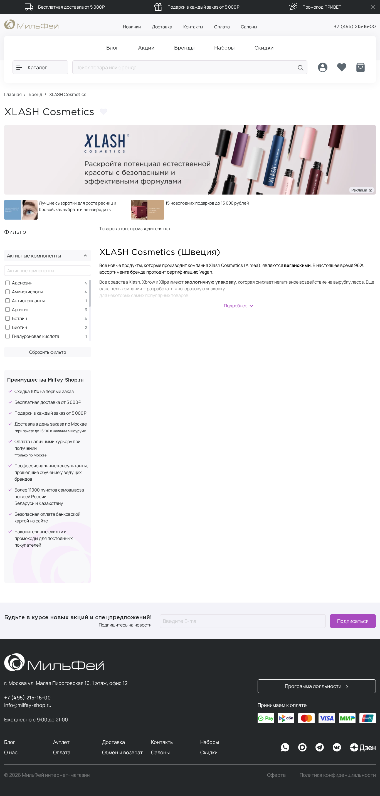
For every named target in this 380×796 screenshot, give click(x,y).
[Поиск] (300, 67)
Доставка (162, 27)
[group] (63, 210)
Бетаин (19, 318)
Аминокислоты (27, 292)
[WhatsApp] (285, 747)
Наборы (209, 742)
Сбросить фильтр (47, 352)
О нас (11, 752)
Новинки (132, 27)
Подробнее (235, 306)
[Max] (302, 747)
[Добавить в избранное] (103, 111)
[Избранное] (342, 67)
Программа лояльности (313, 686)
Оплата (222, 27)
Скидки (209, 752)
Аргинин (20, 310)
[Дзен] (363, 747)
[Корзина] (360, 67)
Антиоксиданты (28, 301)
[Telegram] (319, 747)
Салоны (249, 27)
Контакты (193, 27)
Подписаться (353, 621)
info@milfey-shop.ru (27, 705)
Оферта (276, 775)
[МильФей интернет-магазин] (31, 24)
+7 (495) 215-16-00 (355, 27)
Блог (9, 742)
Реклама (360, 190)
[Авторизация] (323, 67)
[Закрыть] (373, 7)
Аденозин (22, 283)
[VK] (337, 747)
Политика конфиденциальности (338, 775)
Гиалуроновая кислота (35, 336)
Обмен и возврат (122, 752)
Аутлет (61, 742)
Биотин (19, 327)
